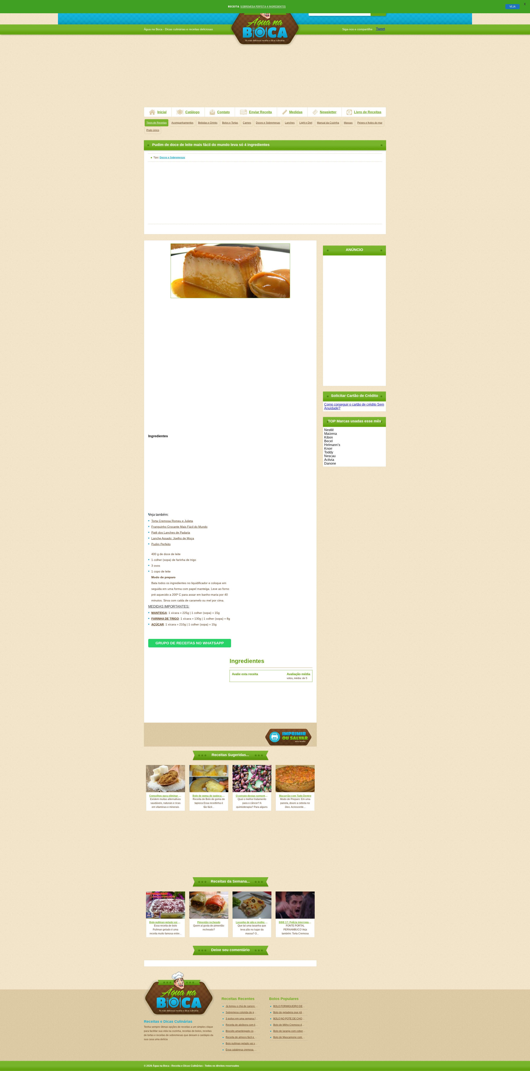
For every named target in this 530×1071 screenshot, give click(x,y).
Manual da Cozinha (328, 122)
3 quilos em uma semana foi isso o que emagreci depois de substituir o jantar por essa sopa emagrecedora (243, 1018)
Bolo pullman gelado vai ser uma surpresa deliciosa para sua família (165, 922)
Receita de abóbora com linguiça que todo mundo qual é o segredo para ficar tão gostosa (243, 1024)
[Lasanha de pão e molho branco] (252, 905)
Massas (348, 122)
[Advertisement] (265, 78)
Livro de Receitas (367, 112)
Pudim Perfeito (161, 544)
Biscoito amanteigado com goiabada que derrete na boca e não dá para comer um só (243, 1031)
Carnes (247, 122)
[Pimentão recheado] (208, 905)
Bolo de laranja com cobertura (290, 1031)
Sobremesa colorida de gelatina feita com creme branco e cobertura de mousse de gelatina (243, 1012)
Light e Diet (305, 122)
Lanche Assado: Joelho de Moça (172, 538)
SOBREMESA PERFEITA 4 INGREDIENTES (263, 6)
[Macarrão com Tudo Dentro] (295, 778)
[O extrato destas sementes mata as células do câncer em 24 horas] (252, 778)
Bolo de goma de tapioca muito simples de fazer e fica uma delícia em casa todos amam (209, 795)
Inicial (161, 112)
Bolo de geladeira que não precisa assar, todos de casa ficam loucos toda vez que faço (290, 1012)
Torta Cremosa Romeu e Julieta (172, 521)
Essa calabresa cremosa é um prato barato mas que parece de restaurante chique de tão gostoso (243, 1049)
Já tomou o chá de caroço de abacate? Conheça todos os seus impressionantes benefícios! (243, 1006)
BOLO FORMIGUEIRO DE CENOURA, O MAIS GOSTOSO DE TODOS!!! (290, 1006)
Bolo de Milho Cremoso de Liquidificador (290, 1024)
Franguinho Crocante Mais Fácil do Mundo (179, 526)
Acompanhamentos (182, 122)
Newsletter (328, 112)
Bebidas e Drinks (207, 122)
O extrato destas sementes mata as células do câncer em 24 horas (252, 795)
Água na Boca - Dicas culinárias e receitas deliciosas (265, 24)
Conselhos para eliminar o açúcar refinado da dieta (165, 795)
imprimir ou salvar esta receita (288, 737)
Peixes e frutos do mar (369, 122)
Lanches (290, 122)
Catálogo (192, 112)
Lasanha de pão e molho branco (252, 922)
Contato (223, 112)
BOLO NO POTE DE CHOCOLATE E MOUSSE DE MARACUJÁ (290, 1018)
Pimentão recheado (208, 922)
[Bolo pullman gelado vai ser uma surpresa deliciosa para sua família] (165, 905)
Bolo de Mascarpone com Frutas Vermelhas (290, 1037)
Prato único (152, 130)
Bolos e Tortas (230, 122)
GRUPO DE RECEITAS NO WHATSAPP (189, 643)
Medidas (295, 112)
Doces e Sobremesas (268, 122)
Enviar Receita (260, 112)
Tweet (380, 29)
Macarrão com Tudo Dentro (295, 795)
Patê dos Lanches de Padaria (170, 532)
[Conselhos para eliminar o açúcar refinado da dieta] (165, 778)
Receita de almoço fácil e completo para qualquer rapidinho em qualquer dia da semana (243, 1037)
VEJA (513, 6)
